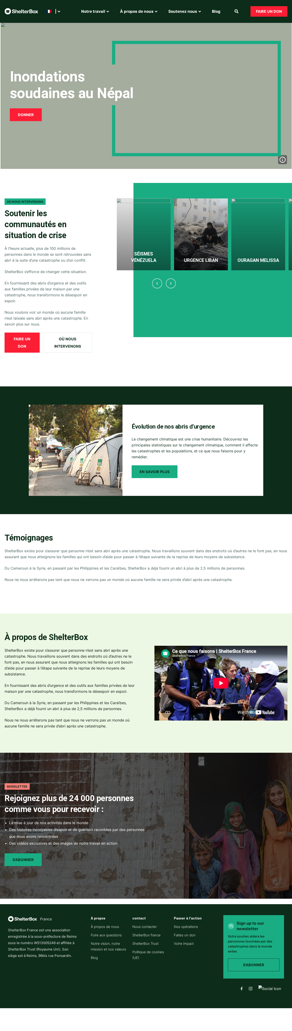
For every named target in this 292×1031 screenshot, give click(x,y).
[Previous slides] (157, 283)
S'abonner (23, 859)
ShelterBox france (146, 935)
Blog (94, 957)
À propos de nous (105, 926)
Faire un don (269, 11)
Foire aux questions (106, 935)
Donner (26, 114)
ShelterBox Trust (145, 943)
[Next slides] (171, 283)
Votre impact (184, 943)
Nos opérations (186, 926)
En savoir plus (154, 471)
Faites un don (185, 935)
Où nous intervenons (67, 343)
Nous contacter (144, 926)
